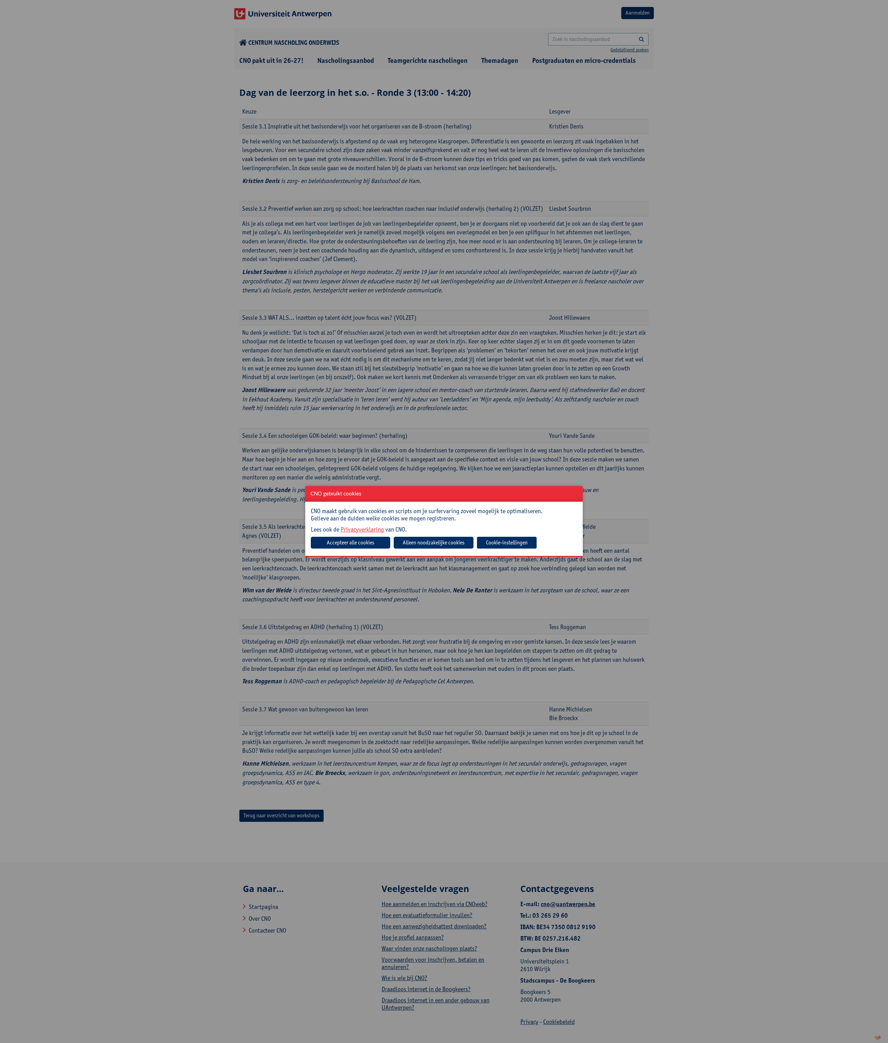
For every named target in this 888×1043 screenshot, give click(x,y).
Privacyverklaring (362, 529)
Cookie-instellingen (507, 542)
